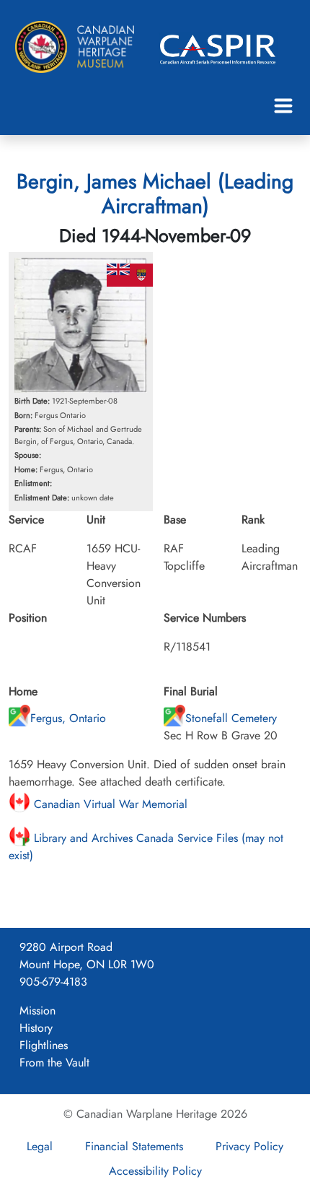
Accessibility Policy (155, 1171)
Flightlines (43, 1045)
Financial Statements (134, 1146)
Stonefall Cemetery (231, 718)
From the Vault (54, 1062)
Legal (40, 1146)
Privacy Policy (249, 1146)
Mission (37, 1010)
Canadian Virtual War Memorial (108, 804)
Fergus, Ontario (68, 718)
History (36, 1028)
